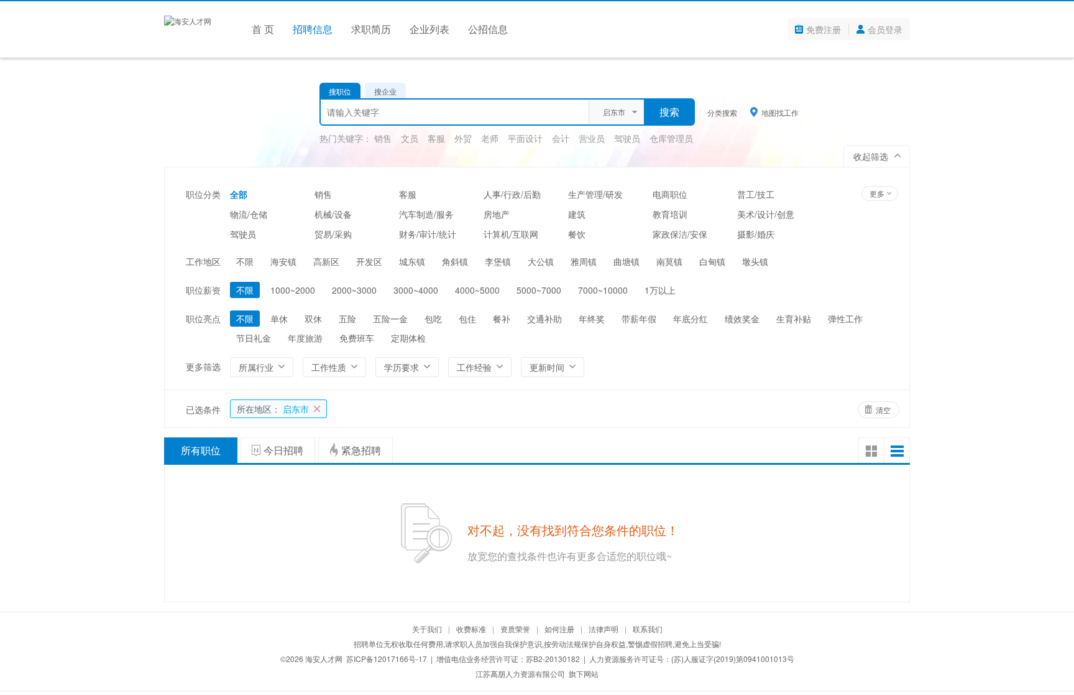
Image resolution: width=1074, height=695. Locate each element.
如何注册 (559, 628)
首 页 (263, 29)
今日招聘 (283, 450)
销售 (383, 138)
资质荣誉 (515, 628)
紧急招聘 (361, 450)
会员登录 (885, 29)
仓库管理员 (671, 138)
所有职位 (201, 450)
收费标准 (471, 628)
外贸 (463, 138)
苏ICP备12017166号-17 (386, 658)
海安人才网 (323, 658)
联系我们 (648, 628)
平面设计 (525, 138)
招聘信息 (313, 29)
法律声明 (603, 628)
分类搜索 (722, 112)
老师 (489, 138)
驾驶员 (627, 138)
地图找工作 (780, 112)
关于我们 (427, 628)
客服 (436, 138)
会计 (560, 138)
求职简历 (371, 29)
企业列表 (429, 29)
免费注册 (823, 29)
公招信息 (488, 29)
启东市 (273, 409)
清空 (883, 409)
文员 (409, 138)
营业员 (592, 138)
